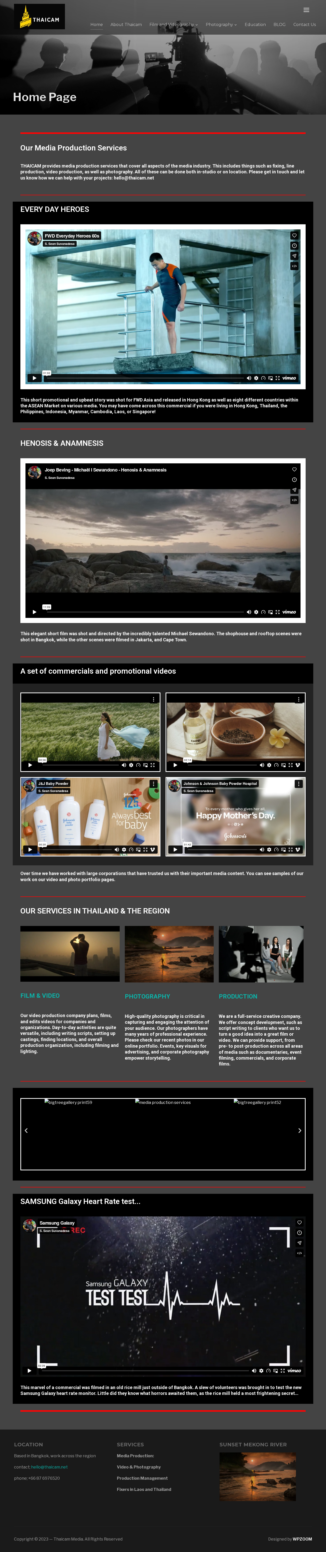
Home (96, 24)
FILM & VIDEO (40, 995)
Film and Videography (172, 24)
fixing (278, 166)
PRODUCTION (238, 996)
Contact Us (304, 24)
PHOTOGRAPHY (147, 996)
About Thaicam (126, 24)
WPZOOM (302, 1539)
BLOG (280, 24)
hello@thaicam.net (49, 1467)
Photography (219, 24)
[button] (138, 1165)
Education (255, 24)
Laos (119, 411)
